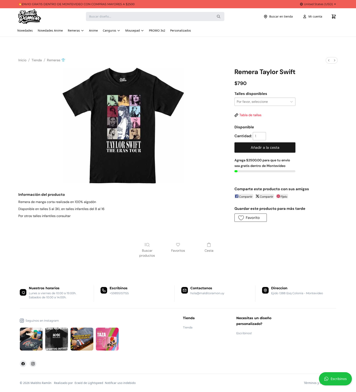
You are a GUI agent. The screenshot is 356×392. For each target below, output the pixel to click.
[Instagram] (33, 363)
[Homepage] (33, 16)
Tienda (37, 60)
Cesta (209, 250)
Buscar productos (147, 253)
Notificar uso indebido (120, 383)
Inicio (22, 60)
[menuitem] (329, 60)
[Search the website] (218, 16)
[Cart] (334, 16)
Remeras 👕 (56, 60)
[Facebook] (23, 363)
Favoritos (178, 250)
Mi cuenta (315, 16)
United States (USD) (318, 4)
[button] (335, 380)
